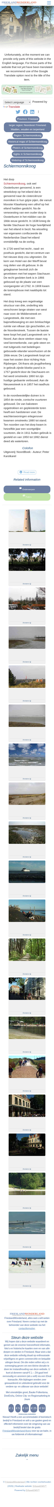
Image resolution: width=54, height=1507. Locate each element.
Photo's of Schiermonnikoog (28, 147)
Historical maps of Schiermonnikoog (27, 141)
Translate (14, 106)
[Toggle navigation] (49, 3)
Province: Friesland (27, 119)
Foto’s (28, 497)
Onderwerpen (28, 489)
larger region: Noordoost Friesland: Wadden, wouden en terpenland (27, 127)
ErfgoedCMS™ (40, 1486)
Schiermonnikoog (14, 183)
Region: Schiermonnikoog (27, 135)
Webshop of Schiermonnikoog (28, 160)
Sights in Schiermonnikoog (27, 154)
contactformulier (27, 1328)
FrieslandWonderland (15, 1482)
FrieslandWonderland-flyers (17, 1431)
